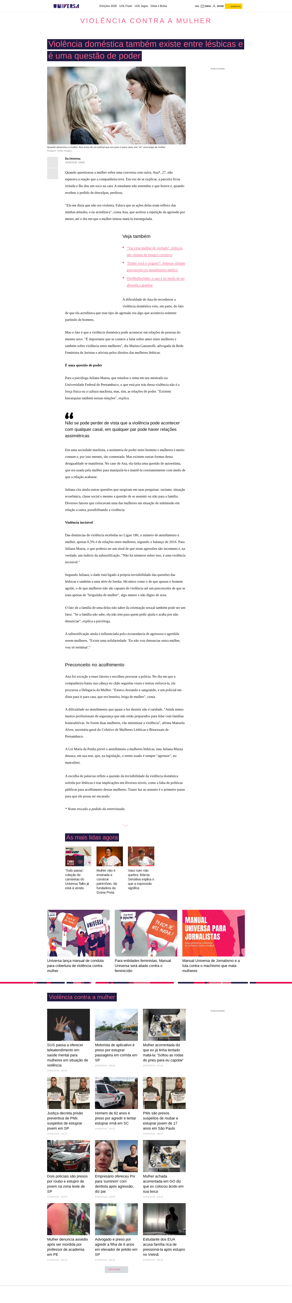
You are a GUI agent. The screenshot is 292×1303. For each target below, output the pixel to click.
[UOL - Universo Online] (82, 6)
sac (197, 6)
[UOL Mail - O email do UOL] (205, 6)
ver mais (114, 1269)
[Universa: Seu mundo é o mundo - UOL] (66, 6)
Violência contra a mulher (146, 20)
